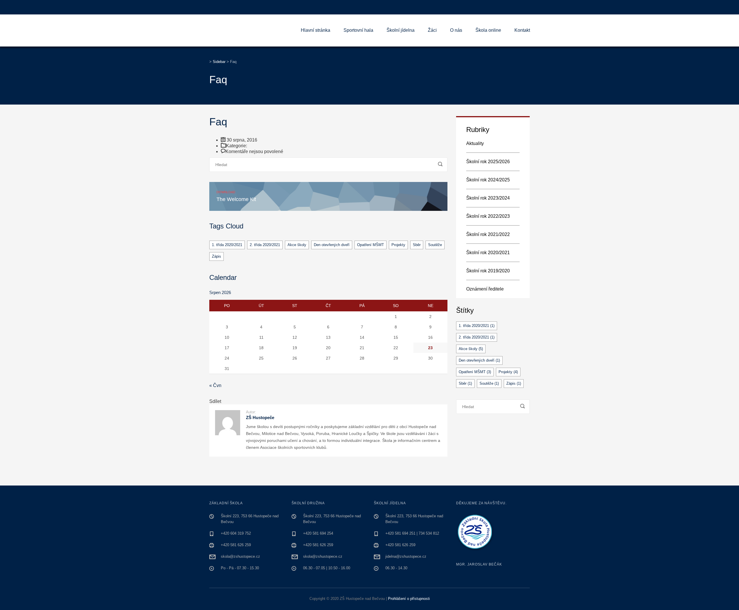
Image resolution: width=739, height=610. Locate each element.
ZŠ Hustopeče (260, 417)
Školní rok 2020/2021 (488, 252)
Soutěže (435, 245)
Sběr (417, 245)
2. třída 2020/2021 (265, 245)
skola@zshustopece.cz (240, 556)
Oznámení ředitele (485, 289)
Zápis (216, 256)
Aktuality (475, 143)
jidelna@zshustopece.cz (405, 556)
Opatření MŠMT (370, 245)
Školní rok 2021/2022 (488, 234)
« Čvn (215, 385)
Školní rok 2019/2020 (488, 270)
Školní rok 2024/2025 (488, 179)
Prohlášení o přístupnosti (409, 598)
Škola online (488, 30)
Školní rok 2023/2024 (488, 198)
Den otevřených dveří (332, 245)
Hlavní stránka (315, 30)
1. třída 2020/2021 (227, 245)
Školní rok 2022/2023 (488, 216)
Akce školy (297, 245)
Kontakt (522, 30)
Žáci (432, 30)
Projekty (398, 245)
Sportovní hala (358, 30)
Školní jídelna (401, 30)
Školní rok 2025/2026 (488, 161)
